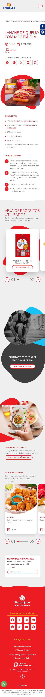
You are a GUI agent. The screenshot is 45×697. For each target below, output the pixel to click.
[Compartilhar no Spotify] (33, 627)
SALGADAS (26, 21)
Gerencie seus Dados (22, 658)
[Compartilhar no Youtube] (26, 627)
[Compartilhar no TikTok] (19, 627)
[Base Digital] (22, 676)
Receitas (16, 21)
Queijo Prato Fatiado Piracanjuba (26, 121)
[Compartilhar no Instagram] (26, 620)
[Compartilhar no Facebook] (12, 620)
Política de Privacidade (22, 647)
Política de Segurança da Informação (22, 655)
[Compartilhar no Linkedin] (33, 620)
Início (8, 21)
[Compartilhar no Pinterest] (12, 627)
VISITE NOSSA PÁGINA (17, 457)
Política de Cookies (22, 650)
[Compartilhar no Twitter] (19, 620)
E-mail (13, 568)
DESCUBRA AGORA (21, 366)
